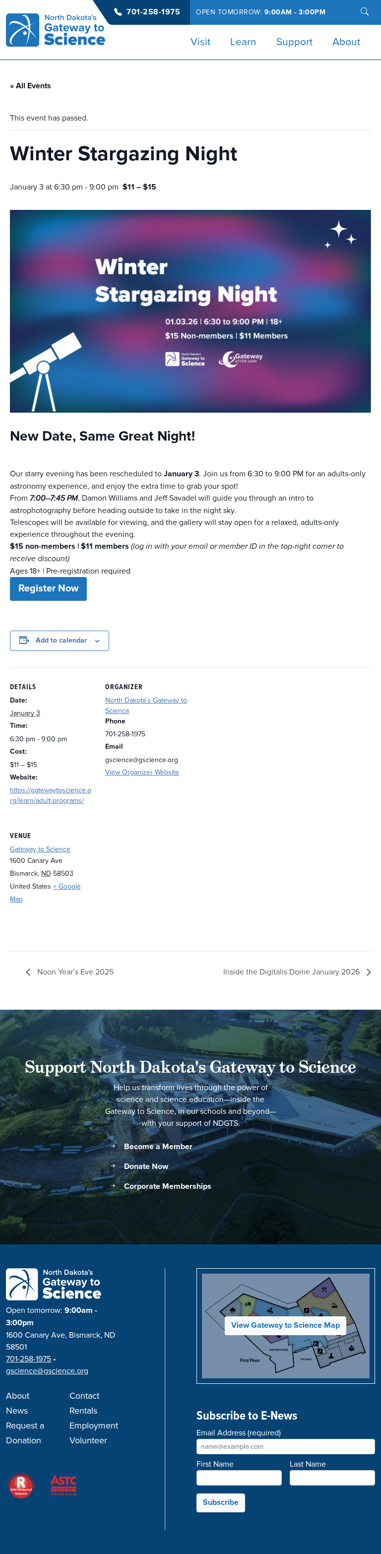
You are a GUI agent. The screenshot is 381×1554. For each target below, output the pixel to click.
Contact (84, 1396)
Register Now (48, 589)
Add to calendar (61, 640)
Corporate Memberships (166, 1186)
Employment (93, 1426)
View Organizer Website (142, 772)
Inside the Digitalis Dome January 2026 (292, 972)
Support (294, 42)
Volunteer (88, 1440)
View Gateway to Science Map (285, 1325)
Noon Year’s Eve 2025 (74, 972)
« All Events (30, 86)
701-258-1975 (153, 12)
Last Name (308, 1464)
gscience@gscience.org (47, 1371)
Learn (243, 42)
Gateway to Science (40, 849)
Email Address (238, 1433)
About (346, 42)
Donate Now (145, 1167)
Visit (200, 42)
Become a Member (157, 1147)
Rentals (83, 1411)
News (17, 1411)
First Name (215, 1464)
